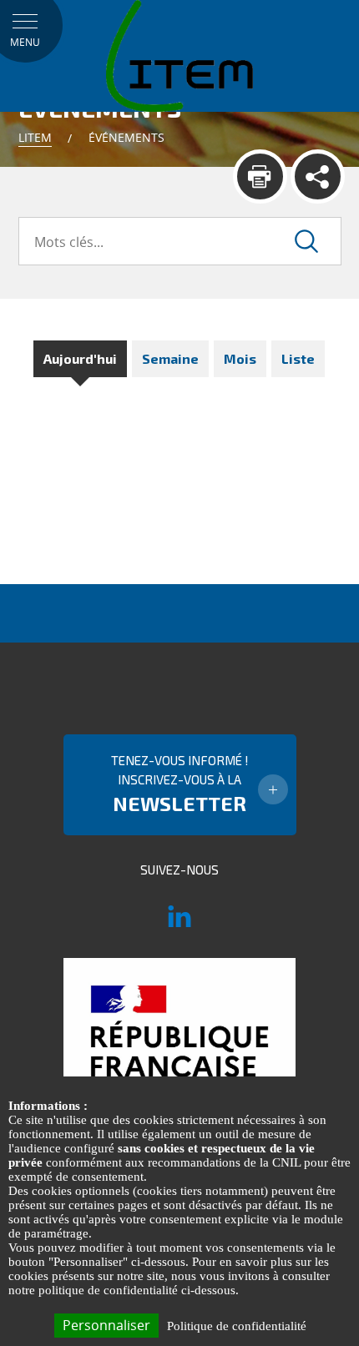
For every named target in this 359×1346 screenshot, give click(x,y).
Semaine (170, 358)
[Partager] (318, 176)
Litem (35, 137)
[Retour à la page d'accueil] (179, 55)
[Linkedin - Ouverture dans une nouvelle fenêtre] (179, 924)
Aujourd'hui (80, 358)
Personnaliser (106, 1325)
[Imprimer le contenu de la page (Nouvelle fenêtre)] (260, 176)
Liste (298, 358)
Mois (240, 358)
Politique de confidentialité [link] (236, 1326)
